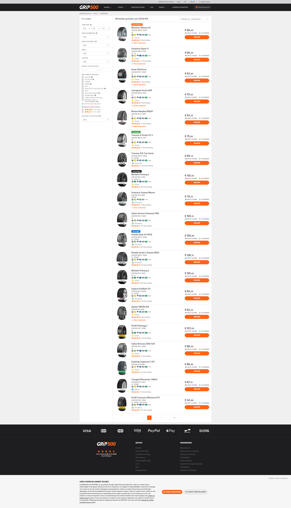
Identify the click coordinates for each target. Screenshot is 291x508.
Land (137, 464)
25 (174, 418)
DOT (86, 86)
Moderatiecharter (186, 461)
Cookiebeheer (185, 467)
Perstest (138, 448)
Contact (192, 2)
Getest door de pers (93, 104)
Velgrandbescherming (93, 97)
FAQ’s (178, 2)
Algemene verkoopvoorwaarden (191, 464)
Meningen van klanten (166, 2)
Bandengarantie (141, 470)
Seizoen (85, 58)
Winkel (161, 7)
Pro (185, 2)
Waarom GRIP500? (142, 451)
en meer (97, 109)
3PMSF (87, 81)
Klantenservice (185, 448)
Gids (137, 467)
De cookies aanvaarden (172, 492)
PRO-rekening (140, 457)
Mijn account (205, 2)
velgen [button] (120, 7)
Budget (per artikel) (90, 66)
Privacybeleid (184, 457)
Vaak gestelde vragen (143, 461)
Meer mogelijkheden (90, 74)
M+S (86, 91)
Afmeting (86, 25)
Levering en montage (180, 7)
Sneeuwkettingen (138, 7)
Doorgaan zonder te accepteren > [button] (278, 478)
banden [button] (107, 7)
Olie (151, 7)
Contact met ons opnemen (189, 451)
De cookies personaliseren (195, 492)
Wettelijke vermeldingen (188, 470)
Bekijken (197, 37)
